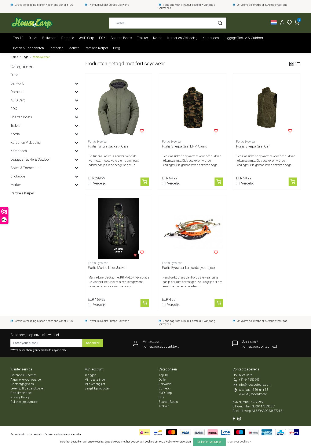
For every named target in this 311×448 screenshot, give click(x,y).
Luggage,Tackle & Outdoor (243, 38)
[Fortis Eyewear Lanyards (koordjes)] (192, 228)
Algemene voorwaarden (26, 379)
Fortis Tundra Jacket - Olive (108, 146)
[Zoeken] (220, 23)
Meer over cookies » (239, 441)
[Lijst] (297, 64)
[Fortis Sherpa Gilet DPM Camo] (192, 107)
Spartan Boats (121, 38)
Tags (25, 57)
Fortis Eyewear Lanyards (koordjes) (188, 268)
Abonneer (92, 343)
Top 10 (18, 38)
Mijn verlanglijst (95, 384)
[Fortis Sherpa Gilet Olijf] (266, 107)
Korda (157, 38)
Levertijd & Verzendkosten (27, 388)
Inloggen (90, 375)
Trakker (142, 38)
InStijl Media (73, 434)
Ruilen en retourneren (25, 401)
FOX (102, 38)
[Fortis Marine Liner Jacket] (118, 228)
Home (14, 57)
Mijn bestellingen (95, 379)
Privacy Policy (20, 397)
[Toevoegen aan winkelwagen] (144, 182)
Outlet (33, 38)
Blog (116, 48)
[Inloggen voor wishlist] (142, 131)
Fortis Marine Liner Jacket (107, 268)
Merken (74, 48)
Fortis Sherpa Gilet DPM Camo (184, 146)
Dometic (67, 38)
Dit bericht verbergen (209, 441)
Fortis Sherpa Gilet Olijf (253, 146)
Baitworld (49, 38)
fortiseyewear (41, 57)
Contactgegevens (22, 384)
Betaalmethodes (21, 393)
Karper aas (210, 38)
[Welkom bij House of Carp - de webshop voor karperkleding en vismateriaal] (32, 23)
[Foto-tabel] (291, 64)
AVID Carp (86, 38)
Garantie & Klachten (24, 375)
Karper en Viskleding (182, 38)
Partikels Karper (96, 48)
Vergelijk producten (97, 388)
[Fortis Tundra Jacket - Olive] (118, 107)
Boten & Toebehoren (28, 48)
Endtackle (56, 48)
